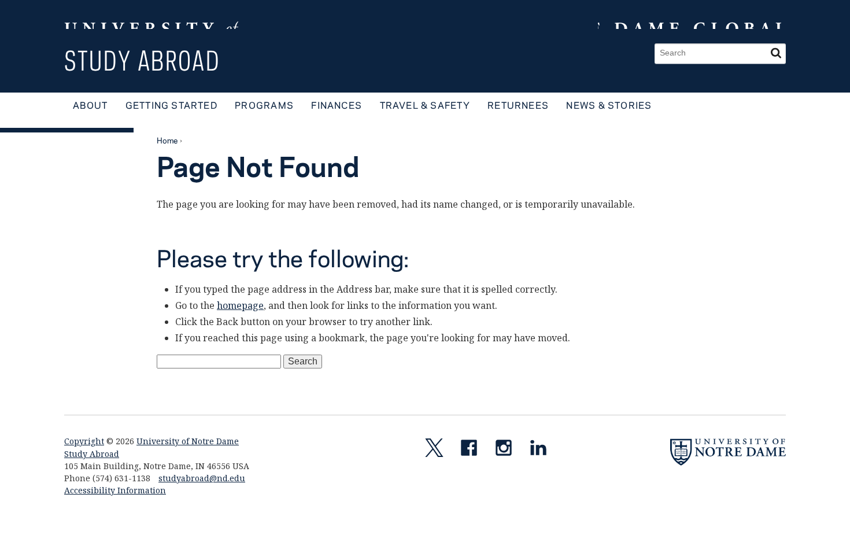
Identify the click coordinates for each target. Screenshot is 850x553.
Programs (264, 105)
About (90, 105)
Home (167, 140)
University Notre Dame (151, 14)
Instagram (508, 450)
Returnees (518, 105)
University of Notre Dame (187, 441)
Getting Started (171, 105)
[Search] (776, 53)
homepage (240, 305)
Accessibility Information (115, 490)
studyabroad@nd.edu (201, 478)
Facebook (473, 450)
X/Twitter (439, 450)
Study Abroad (142, 60)
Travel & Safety (425, 105)
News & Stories (609, 105)
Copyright (84, 441)
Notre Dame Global (692, 14)
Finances (336, 105)
